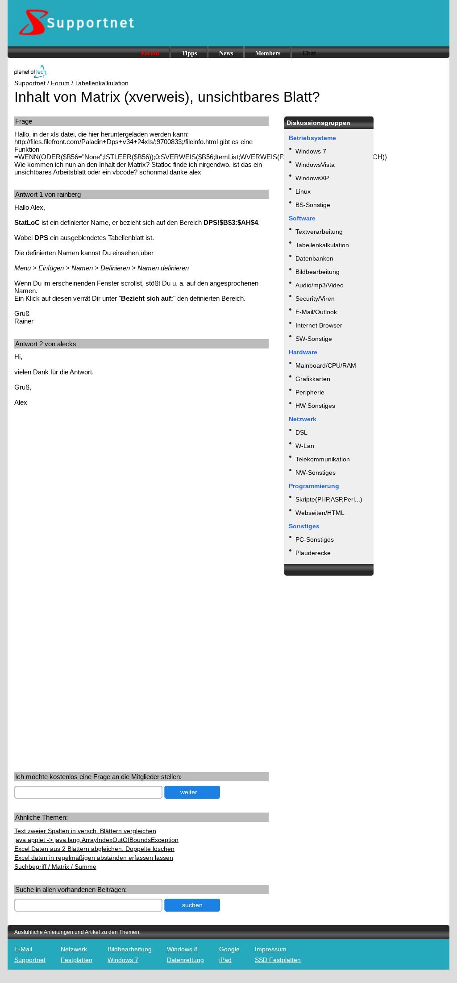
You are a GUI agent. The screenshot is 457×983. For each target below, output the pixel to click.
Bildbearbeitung (317, 271)
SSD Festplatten (278, 959)
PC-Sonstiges (314, 539)
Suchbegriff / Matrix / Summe (55, 866)
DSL (301, 432)
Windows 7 (310, 151)
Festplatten (76, 959)
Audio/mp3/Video (319, 285)
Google (229, 949)
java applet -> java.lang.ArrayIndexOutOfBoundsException (96, 839)
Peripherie (309, 392)
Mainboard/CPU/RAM (325, 365)
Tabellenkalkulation (102, 83)
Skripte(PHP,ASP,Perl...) (328, 499)
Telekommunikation (322, 459)
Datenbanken (314, 258)
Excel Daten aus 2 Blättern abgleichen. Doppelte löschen (94, 848)
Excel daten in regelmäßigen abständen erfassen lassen (93, 857)
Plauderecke (313, 552)
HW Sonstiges (315, 405)
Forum (150, 53)
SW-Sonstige (313, 338)
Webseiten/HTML (320, 512)
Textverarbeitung (319, 231)
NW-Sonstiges (315, 472)
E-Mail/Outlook (316, 311)
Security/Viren (315, 298)
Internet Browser (318, 325)
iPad (225, 959)
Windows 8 (182, 949)
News (226, 53)
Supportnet (30, 83)
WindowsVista (315, 164)
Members (267, 53)
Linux (303, 191)
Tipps (189, 53)
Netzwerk (74, 949)
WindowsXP (312, 178)
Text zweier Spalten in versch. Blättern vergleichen (85, 830)
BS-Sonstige (312, 204)
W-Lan (304, 445)
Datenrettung (185, 959)
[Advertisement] (89, 482)
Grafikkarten (312, 378)
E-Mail (23, 949)
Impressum (271, 949)
